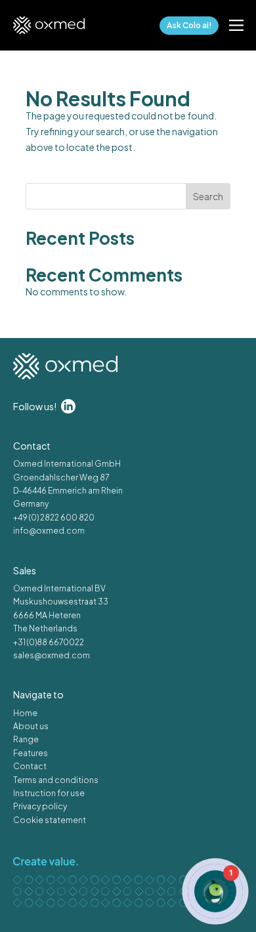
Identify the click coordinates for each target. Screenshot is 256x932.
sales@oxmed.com (51, 655)
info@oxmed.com (49, 531)
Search (208, 196)
